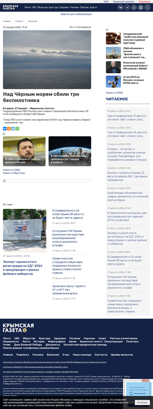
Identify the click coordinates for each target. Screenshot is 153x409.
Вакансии (53, 354)
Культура (53, 7)
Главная (8, 354)
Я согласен (142, 402)
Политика (132, 341)
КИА (106, 1)
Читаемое (117, 99)
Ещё (92, 7)
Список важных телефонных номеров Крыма (31, 348)
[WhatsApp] (17, 128)
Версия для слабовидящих (76, 14)
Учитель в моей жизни (123, 338)
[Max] (134, 7)
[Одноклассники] (9, 128)
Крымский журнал (123, 1)
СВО (34, 7)
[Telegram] (13, 128)
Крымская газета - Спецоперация (101, 341)
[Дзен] (140, 7)
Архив (72, 341)
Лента (28, 7)
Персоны (84, 7)
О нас (66, 354)
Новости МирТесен (14, 173)
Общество (42, 7)
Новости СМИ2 (11, 169)
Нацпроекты (11, 341)
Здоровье (64, 7)
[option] (138, 394)
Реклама (37, 354)
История (39, 341)
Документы (53, 344)
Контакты (101, 354)
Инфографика (56, 341)
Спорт (102, 338)
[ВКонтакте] (120, 7)
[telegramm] (127, 7)
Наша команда (82, 354)
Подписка (144, 1)
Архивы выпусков (122, 354)
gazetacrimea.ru (75, 388)
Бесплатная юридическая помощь (85, 344)
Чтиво (6, 344)
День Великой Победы (28, 344)
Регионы (74, 7)
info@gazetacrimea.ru (12, 384)
